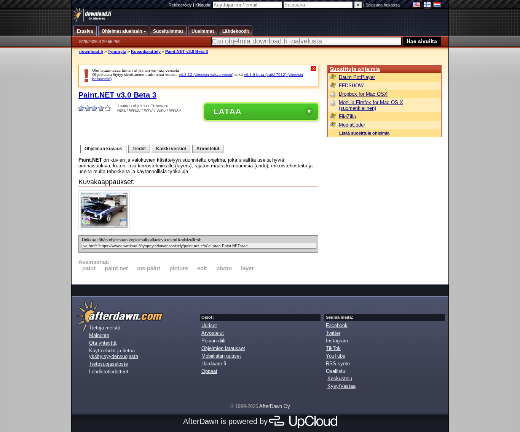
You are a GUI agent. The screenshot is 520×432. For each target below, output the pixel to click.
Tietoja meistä (104, 328)
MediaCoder (352, 125)
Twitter (333, 333)
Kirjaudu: (203, 5)
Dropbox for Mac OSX (363, 94)
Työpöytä (117, 51)
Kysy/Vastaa (341, 386)
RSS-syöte (338, 363)
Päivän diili (213, 341)
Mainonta (99, 335)
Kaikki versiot (171, 148)
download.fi (91, 51)
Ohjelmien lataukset (223, 348)
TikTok (333, 348)
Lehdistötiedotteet (108, 371)
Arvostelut (207, 148)
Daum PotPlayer (357, 77)
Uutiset (209, 325)
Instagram (337, 341)
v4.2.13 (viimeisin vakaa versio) (206, 74)
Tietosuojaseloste (108, 364)
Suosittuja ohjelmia (355, 69)
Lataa (228, 111)
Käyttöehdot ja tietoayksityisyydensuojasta (113, 353)
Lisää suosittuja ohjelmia (364, 133)
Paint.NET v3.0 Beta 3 (186, 51)
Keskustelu (339, 378)
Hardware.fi (213, 363)
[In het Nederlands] (437, 5)
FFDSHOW (351, 85)
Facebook (337, 325)
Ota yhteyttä (102, 343)
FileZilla (347, 116)
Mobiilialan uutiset (221, 356)
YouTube (335, 356)
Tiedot (139, 148)
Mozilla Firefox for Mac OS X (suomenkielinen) (371, 105)
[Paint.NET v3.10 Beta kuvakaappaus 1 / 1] (106, 228)
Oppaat (209, 371)
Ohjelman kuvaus (103, 148)
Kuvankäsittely (146, 51)
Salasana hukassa (382, 5)
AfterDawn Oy (274, 406)
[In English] (417, 5)
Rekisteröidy (180, 5)
